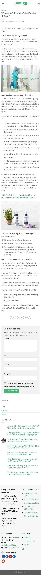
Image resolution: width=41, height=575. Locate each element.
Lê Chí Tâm (20, 21)
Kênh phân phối (29, 541)
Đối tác (26, 544)
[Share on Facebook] (15, 317)
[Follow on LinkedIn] (14, 556)
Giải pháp (4, 410)
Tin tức (3, 414)
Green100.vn (14, 548)
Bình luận (7, 338)
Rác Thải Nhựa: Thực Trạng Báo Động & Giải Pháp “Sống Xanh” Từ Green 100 (22, 473)
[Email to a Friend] (22, 317)
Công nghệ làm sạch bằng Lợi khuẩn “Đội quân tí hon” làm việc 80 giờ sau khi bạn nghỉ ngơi (23, 434)
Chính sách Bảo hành (31, 512)
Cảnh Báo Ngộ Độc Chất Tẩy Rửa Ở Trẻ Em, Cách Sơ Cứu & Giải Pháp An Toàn (22, 453)
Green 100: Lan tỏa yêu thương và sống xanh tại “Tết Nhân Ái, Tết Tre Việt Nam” (22, 460)
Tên (5, 355)
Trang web (7, 374)
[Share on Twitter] (18, 317)
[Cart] (39, 3)
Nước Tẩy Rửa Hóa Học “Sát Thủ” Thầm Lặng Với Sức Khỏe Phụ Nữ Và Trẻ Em (23, 447)
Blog (3, 407)
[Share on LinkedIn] (29, 317)
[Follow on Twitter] (7, 556)
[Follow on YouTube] (3, 561)
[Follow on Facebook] (3, 556)
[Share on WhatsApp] (11, 317)
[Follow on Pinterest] (10, 556)
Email (6, 365)
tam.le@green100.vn (8, 545)
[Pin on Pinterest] (26, 317)
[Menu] (2, 3)
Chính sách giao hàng (31, 503)
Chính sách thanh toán (31, 499)
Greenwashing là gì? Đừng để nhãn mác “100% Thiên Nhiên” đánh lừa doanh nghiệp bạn (23, 427)
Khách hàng (28, 537)
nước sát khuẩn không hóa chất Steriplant (20, 198)
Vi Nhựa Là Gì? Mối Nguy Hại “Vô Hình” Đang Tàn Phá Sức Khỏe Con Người (22, 467)
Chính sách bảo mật (31, 516)
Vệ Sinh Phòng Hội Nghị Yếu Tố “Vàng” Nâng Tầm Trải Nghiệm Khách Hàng (22, 440)
